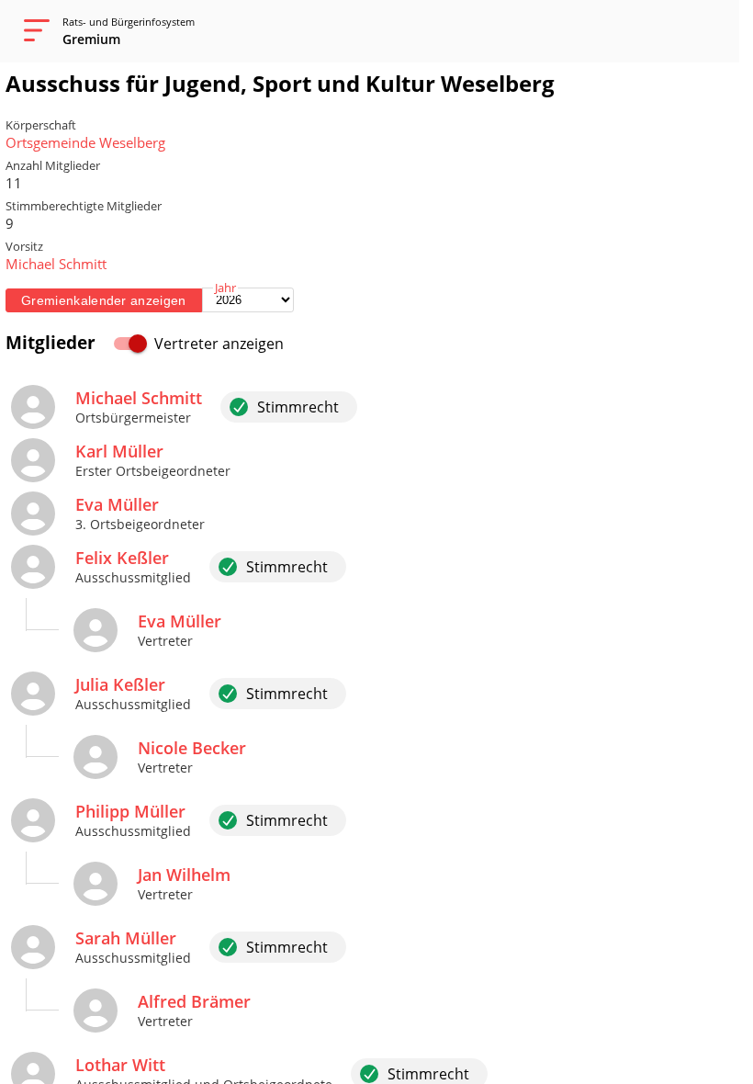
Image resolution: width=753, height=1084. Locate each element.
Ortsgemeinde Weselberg (85, 142)
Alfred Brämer (194, 1001)
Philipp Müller (130, 811)
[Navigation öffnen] (31, 31)
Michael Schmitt (56, 263)
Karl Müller (119, 451)
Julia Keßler (120, 684)
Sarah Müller (125, 938)
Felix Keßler (122, 558)
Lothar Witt (120, 1065)
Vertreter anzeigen (219, 343)
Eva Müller (117, 504)
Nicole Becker (192, 748)
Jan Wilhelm (184, 875)
